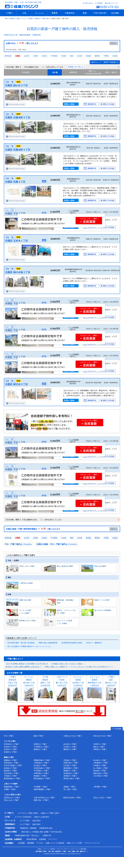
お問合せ (52, 849)
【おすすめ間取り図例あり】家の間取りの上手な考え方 (27, 664)
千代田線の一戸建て (41, 771)
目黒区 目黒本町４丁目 (17, 117)
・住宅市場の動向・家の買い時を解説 (20, 643)
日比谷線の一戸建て (11, 773)
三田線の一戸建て (10, 776)
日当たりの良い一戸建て (102, 798)
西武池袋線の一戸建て (42, 778)
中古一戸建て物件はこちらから (18, 544)
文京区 (79, 56)
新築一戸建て (39, 736)
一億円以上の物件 (26, 583)
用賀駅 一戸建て (69, 787)
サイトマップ (75, 849)
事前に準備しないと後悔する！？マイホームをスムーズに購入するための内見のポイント (79, 667)
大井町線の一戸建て (41, 763)
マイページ (52, 839)
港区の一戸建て (99, 747)
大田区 (35, 56)
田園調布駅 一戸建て (12, 787)
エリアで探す (25, 821)
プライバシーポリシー (63, 849)
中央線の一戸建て (100, 765)
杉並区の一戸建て (10, 752)
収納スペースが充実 (102, 600)
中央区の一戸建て (70, 747)
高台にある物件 (100, 566)
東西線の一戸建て (70, 771)
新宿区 (88, 56)
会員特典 (42, 839)
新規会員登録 (32, 839)
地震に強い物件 (25, 600)
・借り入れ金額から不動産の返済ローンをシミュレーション (28, 646)
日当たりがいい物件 (27, 566)
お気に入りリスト (113, 3)
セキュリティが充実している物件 (64, 622)
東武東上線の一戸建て (71, 778)
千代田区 (54, 56)
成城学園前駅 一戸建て (42, 789)
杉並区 (115, 56)
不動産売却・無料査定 (28, 828)
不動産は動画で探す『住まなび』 (27, 835)
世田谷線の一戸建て (11, 763)
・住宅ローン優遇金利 (93, 643)
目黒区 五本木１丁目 (16, 240)
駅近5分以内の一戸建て (72, 798)
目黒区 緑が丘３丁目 (16, 85)
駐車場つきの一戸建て (27, 621)
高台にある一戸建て (11, 800)
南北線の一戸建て (100, 771)
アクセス (39, 843)
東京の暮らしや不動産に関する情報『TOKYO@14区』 (42, 832)
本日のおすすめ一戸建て (102, 736)
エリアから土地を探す (23, 817)
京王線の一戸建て (40, 765)
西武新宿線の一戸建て (12, 778)
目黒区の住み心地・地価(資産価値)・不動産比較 (22, 35)
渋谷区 (44, 56)
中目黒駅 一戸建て (41, 787)
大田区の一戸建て (100, 744)
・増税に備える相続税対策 (47, 643)
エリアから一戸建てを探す (28, 813)
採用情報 (30, 843)
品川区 (26, 56)
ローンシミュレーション (17, 104)
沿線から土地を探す (41, 817)
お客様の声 (47, 835)
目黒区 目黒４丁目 (15, 181)
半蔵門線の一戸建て (41, 773)
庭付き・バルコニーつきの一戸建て (66, 611)
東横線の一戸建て (10, 760)
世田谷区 (8, 56)
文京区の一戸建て (10, 749)
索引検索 (83, 849)
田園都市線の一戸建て (42, 760)
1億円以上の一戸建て (12, 798)
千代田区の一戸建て (41, 747)
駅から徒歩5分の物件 (65, 566)
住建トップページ (43, 849)
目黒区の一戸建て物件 (42, 18)
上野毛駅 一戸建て (100, 787)
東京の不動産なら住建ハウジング (16, 18)
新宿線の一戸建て (40, 776)
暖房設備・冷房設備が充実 (65, 601)
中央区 (63, 56)
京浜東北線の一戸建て (42, 768)
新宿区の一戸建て (40, 749)
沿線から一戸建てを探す (50, 813)
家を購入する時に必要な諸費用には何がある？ (23, 667)
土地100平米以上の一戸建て (44, 798)
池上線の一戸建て (100, 760)
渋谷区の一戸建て (10, 747)
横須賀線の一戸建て (71, 768)
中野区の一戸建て (100, 749)
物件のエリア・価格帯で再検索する (105, 62)
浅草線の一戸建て (70, 776)
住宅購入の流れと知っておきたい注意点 (67, 664)
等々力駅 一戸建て (70, 789)
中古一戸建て (9, 736)
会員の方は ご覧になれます (22, 43)
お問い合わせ (88, 3)
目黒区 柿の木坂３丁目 (17, 272)
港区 (71, 56)
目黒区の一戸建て (40, 744)
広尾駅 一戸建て (10, 789)
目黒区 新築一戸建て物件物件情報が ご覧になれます (33, 529)
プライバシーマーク (92, 843)
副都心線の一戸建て (100, 773)
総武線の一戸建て (10, 768)
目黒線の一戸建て (70, 760)
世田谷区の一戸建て (11, 744)
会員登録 (100, 3)
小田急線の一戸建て (100, 763)
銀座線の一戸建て (10, 771)
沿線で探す (36, 821)
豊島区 (97, 56)
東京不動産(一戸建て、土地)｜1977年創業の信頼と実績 (23, 2)
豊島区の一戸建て (70, 749)
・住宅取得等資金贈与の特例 (71, 643)
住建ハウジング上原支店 (55, 843)
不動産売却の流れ (46, 828)
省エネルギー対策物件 (102, 610)
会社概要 (21, 843)
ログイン (113, 43)
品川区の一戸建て (70, 744)
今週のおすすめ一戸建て (72, 736)
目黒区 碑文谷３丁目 (16, 384)
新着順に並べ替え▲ (75, 67)
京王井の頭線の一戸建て (13, 765)
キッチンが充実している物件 (25, 611)
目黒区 (31, 18)
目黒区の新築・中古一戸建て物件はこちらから (56, 544)
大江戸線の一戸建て (100, 776)
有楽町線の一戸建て (71, 773)
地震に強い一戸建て (41, 800)
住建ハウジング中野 (74, 843)
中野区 (106, 56)
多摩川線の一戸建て (71, 763)
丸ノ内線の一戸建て (100, 768)
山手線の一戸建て (70, 765)
